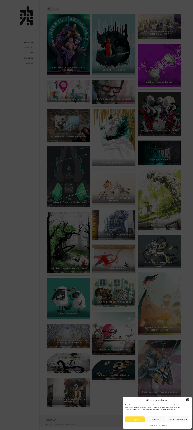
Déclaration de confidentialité (159, 425)
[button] (187, 400)
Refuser (156, 419)
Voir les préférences (178, 419)
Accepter (135, 419)
